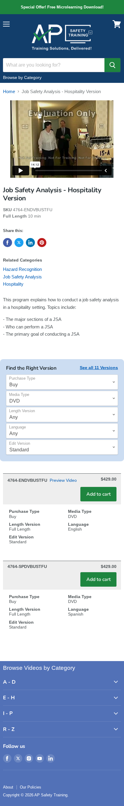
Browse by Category (22, 77)
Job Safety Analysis (22, 276)
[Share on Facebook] (7, 242)
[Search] (112, 65)
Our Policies (30, 787)
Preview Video (63, 480)
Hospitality (13, 284)
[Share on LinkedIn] (30, 242)
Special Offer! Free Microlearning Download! (62, 7)
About (8, 787)
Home (9, 91)
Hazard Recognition (22, 269)
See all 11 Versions (99, 367)
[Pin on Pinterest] (41, 242)
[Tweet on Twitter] (18, 242)
